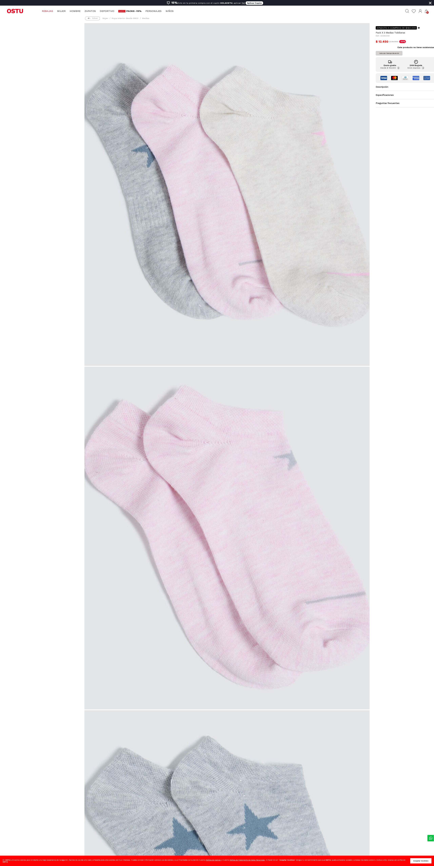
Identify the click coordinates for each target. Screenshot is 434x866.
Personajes (153, 11)
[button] (420, 11)
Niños (170, 11)
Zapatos (90, 11)
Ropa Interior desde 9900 (125, 18)
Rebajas (47, 11)
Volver (95, 18)
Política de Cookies (213, 860)
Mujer (61, 11)
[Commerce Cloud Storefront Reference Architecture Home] (15, 11)
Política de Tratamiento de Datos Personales (247, 860)
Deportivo (107, 11)
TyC (243, 3)
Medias (145, 18)
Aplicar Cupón (254, 3)
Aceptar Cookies (420, 861)
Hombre (75, 11)
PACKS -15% (133, 11)
